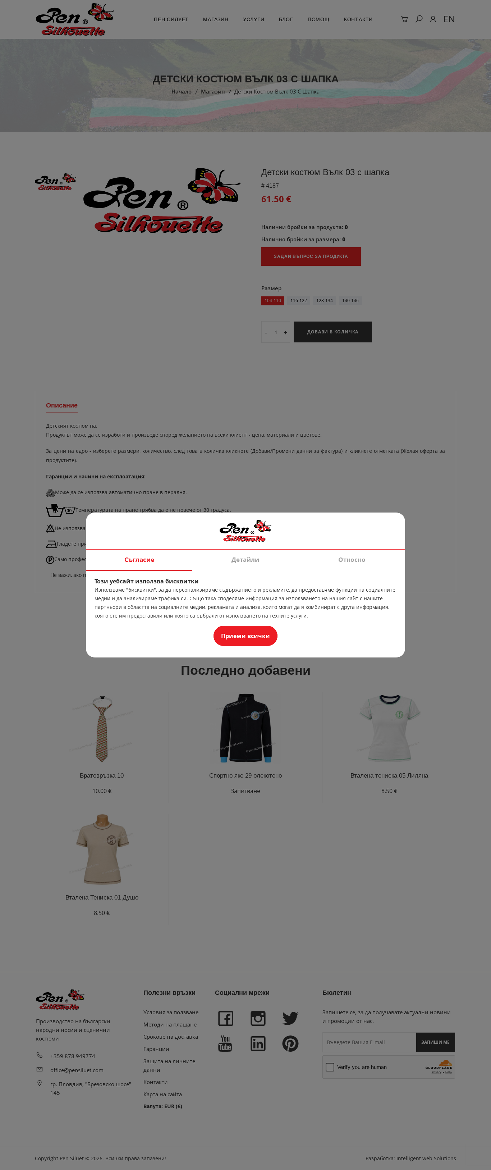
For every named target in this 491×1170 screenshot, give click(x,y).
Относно (352, 559)
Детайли (245, 559)
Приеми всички (245, 636)
